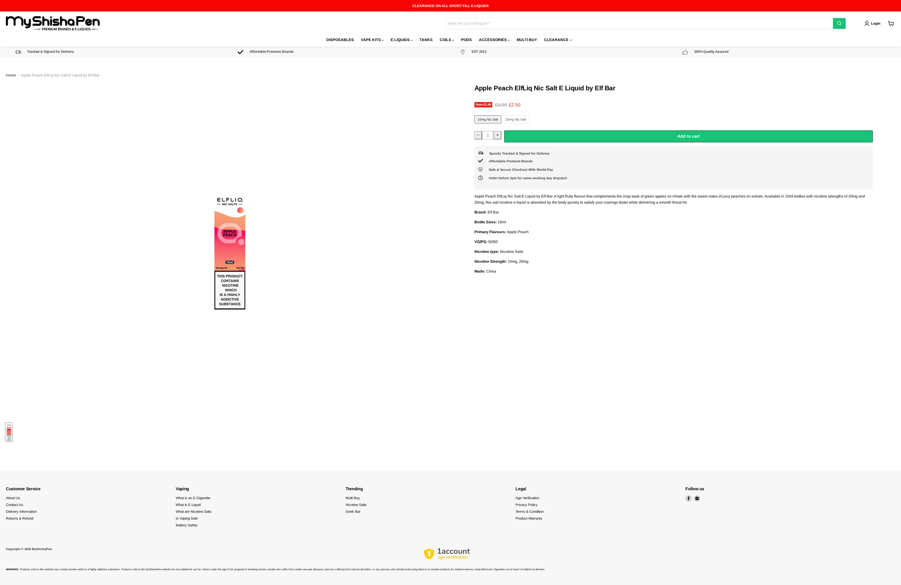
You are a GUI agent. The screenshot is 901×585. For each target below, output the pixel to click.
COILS (446, 40)
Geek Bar (353, 511)
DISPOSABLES (340, 40)
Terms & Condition (529, 511)
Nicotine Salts (356, 505)
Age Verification (527, 498)
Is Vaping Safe (187, 518)
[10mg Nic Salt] (488, 124)
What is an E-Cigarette (193, 498)
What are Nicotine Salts (194, 511)
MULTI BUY (527, 40)
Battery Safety (187, 525)
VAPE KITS (371, 40)
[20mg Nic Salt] (516, 124)
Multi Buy (353, 498)
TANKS (426, 40)
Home (11, 75)
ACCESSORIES (493, 40)
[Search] (839, 23)
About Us (13, 498)
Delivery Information (21, 511)
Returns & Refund (19, 518)
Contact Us (14, 505)
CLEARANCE (556, 40)
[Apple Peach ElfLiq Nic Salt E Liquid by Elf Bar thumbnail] (8, 432)
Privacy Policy (526, 505)
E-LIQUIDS (401, 40)
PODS (466, 40)
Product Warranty (528, 518)
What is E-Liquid (188, 505)
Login (875, 23)
